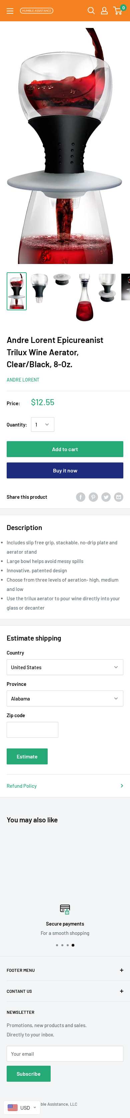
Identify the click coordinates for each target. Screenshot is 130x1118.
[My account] (104, 10)
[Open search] (91, 10)
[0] (118, 11)
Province (16, 684)
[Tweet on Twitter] (106, 497)
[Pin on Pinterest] (93, 497)
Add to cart (65, 449)
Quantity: (17, 424)
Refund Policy (22, 786)
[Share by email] (118, 497)
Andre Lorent (23, 380)
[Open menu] (10, 11)
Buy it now (65, 470)
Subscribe (29, 1073)
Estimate (27, 756)
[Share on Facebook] (80, 497)
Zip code (16, 715)
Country (15, 653)
